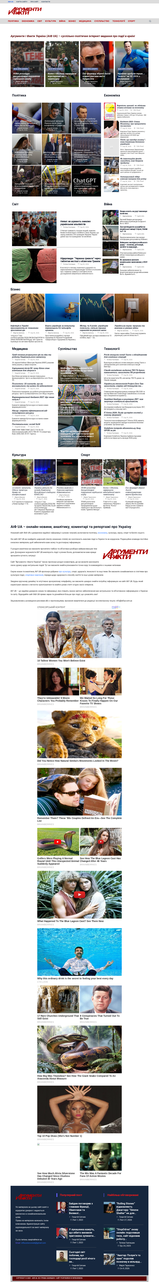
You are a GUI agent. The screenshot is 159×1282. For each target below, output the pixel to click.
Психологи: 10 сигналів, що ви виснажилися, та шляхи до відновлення (32, 385)
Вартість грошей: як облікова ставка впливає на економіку (131, 106)
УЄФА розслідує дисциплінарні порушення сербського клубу (26, 76)
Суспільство (101, 21)
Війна (62, 21)
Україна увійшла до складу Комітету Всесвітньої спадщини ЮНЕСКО (45, 491)
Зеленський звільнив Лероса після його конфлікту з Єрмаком (54, 123)
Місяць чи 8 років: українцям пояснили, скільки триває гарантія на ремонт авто (94, 328)
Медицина (85, 21)
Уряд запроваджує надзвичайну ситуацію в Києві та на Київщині (26, 123)
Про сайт (34, 2)
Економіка (28, 21)
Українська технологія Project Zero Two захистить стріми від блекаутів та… (123, 385)
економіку (102, 533)
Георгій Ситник (22, 128)
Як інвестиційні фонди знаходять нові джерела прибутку (131, 161)
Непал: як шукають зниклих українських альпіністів (75, 223)
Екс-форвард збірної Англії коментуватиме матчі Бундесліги (97, 76)
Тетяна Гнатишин (69, 227)
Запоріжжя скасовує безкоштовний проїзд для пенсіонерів (27, 186)
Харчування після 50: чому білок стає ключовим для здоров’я (31, 369)
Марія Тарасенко (22, 81)
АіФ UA (10, 2)
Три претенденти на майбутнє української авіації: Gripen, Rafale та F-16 (133, 229)
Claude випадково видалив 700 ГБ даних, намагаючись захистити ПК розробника (124, 371)
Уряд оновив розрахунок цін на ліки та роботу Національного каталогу (31, 356)
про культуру (65, 571)
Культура (50, 21)
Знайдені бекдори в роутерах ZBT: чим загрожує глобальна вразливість (123, 400)
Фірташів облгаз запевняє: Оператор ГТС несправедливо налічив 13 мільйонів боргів (86, 153)
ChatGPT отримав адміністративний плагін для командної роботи (86, 186)
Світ (39, 21)
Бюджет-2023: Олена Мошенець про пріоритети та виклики (133, 124)
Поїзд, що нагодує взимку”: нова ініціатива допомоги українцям (133, 142)
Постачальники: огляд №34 (26, 424)
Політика (13, 21)
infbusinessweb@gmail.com (33, 1243)
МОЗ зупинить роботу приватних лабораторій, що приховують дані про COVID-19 (86, 122)
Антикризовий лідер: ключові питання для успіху (133, 178)
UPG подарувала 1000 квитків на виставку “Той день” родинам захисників (77, 402)
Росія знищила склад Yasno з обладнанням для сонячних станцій (125, 356)
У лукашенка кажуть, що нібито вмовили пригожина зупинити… (82, 1232)
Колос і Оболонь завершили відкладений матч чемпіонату (62, 76)
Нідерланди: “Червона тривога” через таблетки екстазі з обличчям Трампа (80, 260)
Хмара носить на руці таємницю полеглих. (133, 212)
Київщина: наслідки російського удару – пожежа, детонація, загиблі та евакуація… (133, 244)
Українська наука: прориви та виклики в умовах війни (130, 327)
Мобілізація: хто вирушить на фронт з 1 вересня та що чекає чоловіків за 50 (76, 370)
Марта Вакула (68, 376)
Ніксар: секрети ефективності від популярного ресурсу (29, 412)
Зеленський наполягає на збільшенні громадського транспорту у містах (56, 186)
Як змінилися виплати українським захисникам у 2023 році (133, 262)
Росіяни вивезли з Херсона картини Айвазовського (65, 490)
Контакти (45, 2)
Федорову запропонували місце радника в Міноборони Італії (56, 154)
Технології (118, 21)
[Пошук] (150, 21)
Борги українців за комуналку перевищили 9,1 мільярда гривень (60, 328)
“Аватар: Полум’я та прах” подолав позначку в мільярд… (129, 1258)
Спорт (131, 21)
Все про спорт (21, 69)
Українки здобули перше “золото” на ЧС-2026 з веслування (130, 76)
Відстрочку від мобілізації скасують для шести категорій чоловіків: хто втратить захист (77, 434)
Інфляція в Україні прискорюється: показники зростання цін (24, 328)
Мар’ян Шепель (127, 216)
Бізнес (72, 21)
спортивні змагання (34, 575)
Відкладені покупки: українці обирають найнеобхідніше (24, 154)
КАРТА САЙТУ (21, 2)
